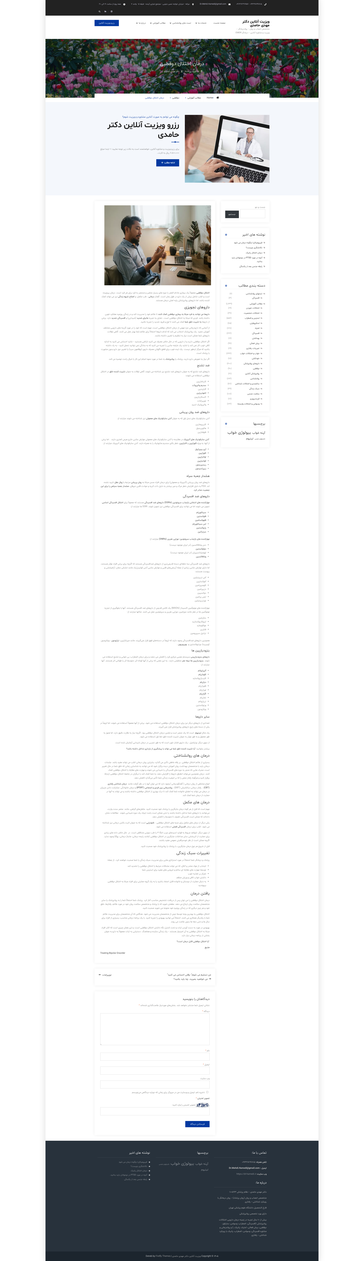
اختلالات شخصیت (251, 313)
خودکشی (255, 358)
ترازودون (115, 640)
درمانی (151, 296)
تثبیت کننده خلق (117, 371)
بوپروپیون (182, 644)
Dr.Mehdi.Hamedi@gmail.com (213, 4)
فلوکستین (201, 516)
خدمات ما (202, 23)
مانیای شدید (142, 318)
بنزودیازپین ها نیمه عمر (192, 660)
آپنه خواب (258, 433)
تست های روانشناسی (181, 23)
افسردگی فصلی (179, 826)
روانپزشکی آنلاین (252, 373)
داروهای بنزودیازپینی (200, 656)
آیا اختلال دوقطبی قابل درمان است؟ (193, 941)
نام (207, 1050)
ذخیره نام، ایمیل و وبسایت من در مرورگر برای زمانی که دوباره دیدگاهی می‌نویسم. (168, 1092)
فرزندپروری (254, 398)
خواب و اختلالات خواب (249, 353)
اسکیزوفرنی (254, 323)
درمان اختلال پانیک (254, 252)
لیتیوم (198, 732)
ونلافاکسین (201, 556)
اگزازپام (202, 693)
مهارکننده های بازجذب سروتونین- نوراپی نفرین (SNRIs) (184, 539)
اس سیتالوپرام (199, 524)
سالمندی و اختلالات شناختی (247, 383)
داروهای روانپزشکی (251, 363)
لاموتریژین (201, 393)
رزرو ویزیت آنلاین (107, 23)
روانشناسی (254, 378)
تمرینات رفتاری (252, 348)
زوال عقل (118, 482)
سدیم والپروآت (199, 385)
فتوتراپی (150, 822)
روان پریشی (136, 482)
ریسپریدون (201, 464)
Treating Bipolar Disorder (112, 953)
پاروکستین (201, 527)
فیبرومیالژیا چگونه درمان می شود (248, 242)
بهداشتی (255, 338)
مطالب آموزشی (159, 23)
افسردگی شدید (118, 318)
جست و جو (260, 207)
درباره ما (142, 23)
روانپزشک (169, 359)
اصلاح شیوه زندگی (126, 296)
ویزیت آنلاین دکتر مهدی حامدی (255, 23)
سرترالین (202, 531)
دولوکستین (201, 548)
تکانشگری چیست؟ (254, 247)
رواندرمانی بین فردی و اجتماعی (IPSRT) (154, 787)
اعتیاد (257, 328)
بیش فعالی (254, 343)
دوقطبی (175, 97)
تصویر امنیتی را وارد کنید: (183, 1104)
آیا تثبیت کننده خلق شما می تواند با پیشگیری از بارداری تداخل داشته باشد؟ (160, 748)
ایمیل (206, 1064)
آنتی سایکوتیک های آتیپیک (197, 439)
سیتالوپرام (201, 512)
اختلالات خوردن (252, 308)
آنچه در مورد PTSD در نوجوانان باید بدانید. (128, 1175)
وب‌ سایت (205, 1078)
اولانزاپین (202, 457)
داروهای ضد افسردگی (154, 502)
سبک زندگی (254, 388)
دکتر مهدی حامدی (171, 71)
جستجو (231, 214)
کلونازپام (202, 674)
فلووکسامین (200, 520)
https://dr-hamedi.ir (246, 1174)
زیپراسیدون (200, 468)
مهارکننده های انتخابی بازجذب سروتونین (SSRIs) (187, 502)
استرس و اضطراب (252, 318)
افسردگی (255, 298)
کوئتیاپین (201, 461)
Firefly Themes (163, 1256)
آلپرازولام (202, 670)
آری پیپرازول (200, 449)
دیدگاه (206, 1011)
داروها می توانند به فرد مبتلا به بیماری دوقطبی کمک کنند (184, 314)
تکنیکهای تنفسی (260, 439)
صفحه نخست (219, 23)
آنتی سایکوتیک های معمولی (159, 418)
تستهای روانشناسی (254, 293)
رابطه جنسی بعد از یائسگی (250, 266)
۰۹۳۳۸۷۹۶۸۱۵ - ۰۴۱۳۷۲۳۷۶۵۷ (249, 4)
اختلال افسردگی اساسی (112, 502)
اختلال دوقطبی (203, 292)
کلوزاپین (193, 443)
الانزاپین (183, 443)
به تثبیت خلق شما (193, 321)
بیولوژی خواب (239, 433)
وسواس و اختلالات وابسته (248, 403)
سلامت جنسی (253, 393)
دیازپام (203, 682)
